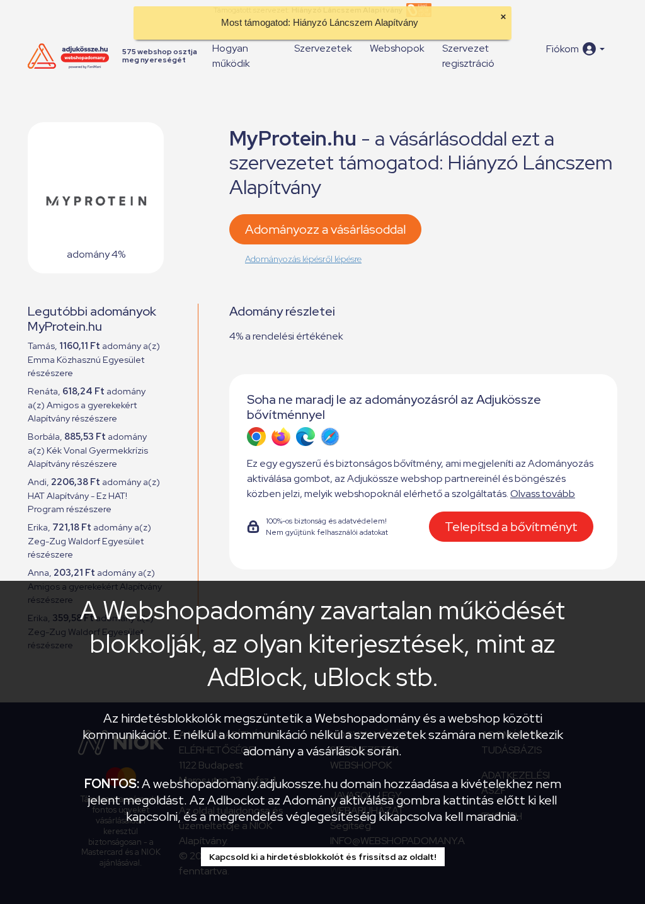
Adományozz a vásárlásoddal (325, 229)
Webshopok (397, 48)
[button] (575, 49)
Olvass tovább (542, 493)
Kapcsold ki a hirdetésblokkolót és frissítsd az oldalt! (323, 856)
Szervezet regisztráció (468, 56)
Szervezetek (323, 48)
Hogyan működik (231, 56)
